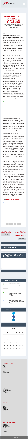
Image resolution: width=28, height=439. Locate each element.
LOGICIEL (4, 388)
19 (10, 345)
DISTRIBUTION (5, 424)
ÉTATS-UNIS (4, 367)
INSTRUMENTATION (7, 390)
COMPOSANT (5, 427)
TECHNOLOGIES (5, 425)
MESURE (4, 430)
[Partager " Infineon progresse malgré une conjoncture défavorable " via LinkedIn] (15, 224)
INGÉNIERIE (4, 391)
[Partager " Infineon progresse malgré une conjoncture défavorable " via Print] (20, 224)
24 (4, 348)
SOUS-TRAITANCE (5, 392)
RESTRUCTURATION (6, 372)
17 (4, 345)
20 (13, 345)
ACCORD (4, 371)
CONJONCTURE (14, 26)
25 (7, 348)
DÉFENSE (4, 410)
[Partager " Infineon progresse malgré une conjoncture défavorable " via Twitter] (9, 224)
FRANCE (4, 365)
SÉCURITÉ (4, 408)
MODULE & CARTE (5, 428)
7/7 (9, 26)
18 (7, 345)
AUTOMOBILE (5, 407)
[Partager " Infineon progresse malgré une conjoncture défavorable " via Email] (17, 224)
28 (16, 348)
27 (13, 348)
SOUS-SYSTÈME (5, 389)
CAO (3, 390)
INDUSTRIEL (4, 405)
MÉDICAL (4, 406)
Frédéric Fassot (12, 24)
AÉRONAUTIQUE (5, 409)
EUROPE (20, 26)
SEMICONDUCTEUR (13, 27)
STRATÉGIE (4, 370)
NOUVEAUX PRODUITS (6, 426)
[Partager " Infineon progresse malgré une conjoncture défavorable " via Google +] (12, 224)
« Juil (4, 353)
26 (10, 348)
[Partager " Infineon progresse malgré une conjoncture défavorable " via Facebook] (6, 224)
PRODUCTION (5, 431)
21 (16, 345)
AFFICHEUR (4, 387)
